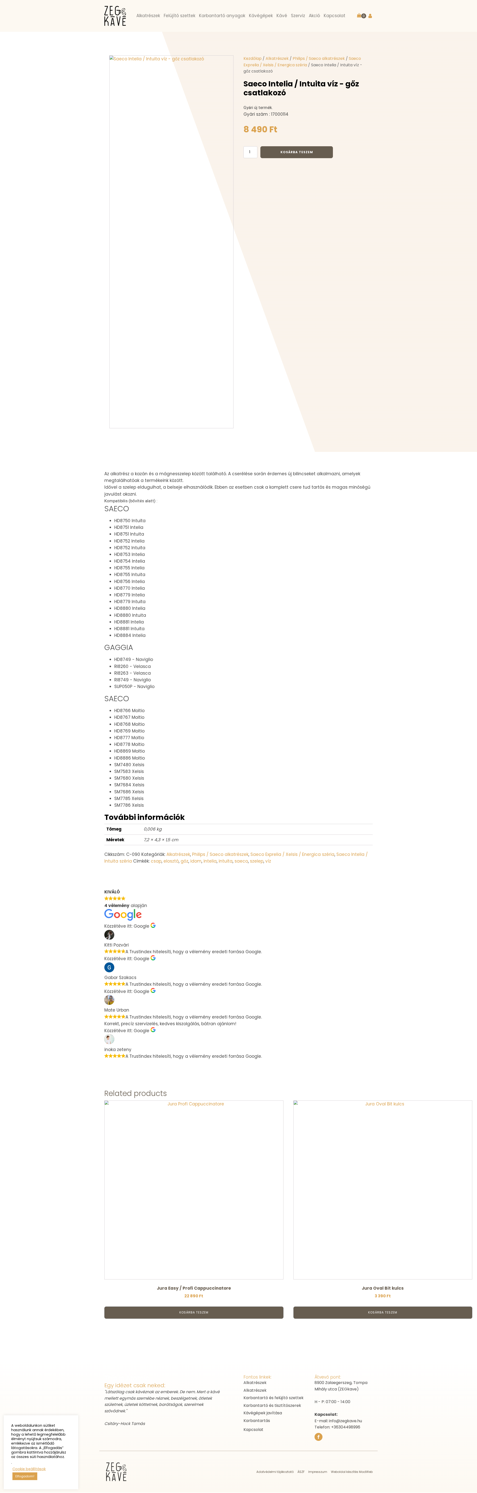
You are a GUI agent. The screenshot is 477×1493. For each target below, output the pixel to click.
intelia (210, 861)
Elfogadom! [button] (24, 1476)
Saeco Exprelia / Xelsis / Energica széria (292, 854)
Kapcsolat (253, 1429)
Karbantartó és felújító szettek (273, 1398)
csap (156, 861)
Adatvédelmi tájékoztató (275, 1472)
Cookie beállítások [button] (29, 1469)
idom (195, 861)
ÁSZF (301, 1472)
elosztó (171, 861)
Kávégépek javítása (262, 1413)
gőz (184, 861)
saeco (241, 861)
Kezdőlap (252, 58)
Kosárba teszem (296, 152)
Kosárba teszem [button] (193, 1312)
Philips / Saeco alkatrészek (319, 58)
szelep (256, 861)
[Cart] (362, 16)
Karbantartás (256, 1420)
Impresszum (317, 1472)
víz (268, 861)
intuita (226, 861)
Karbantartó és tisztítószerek (272, 1405)
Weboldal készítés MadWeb (352, 1472)
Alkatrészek (277, 58)
